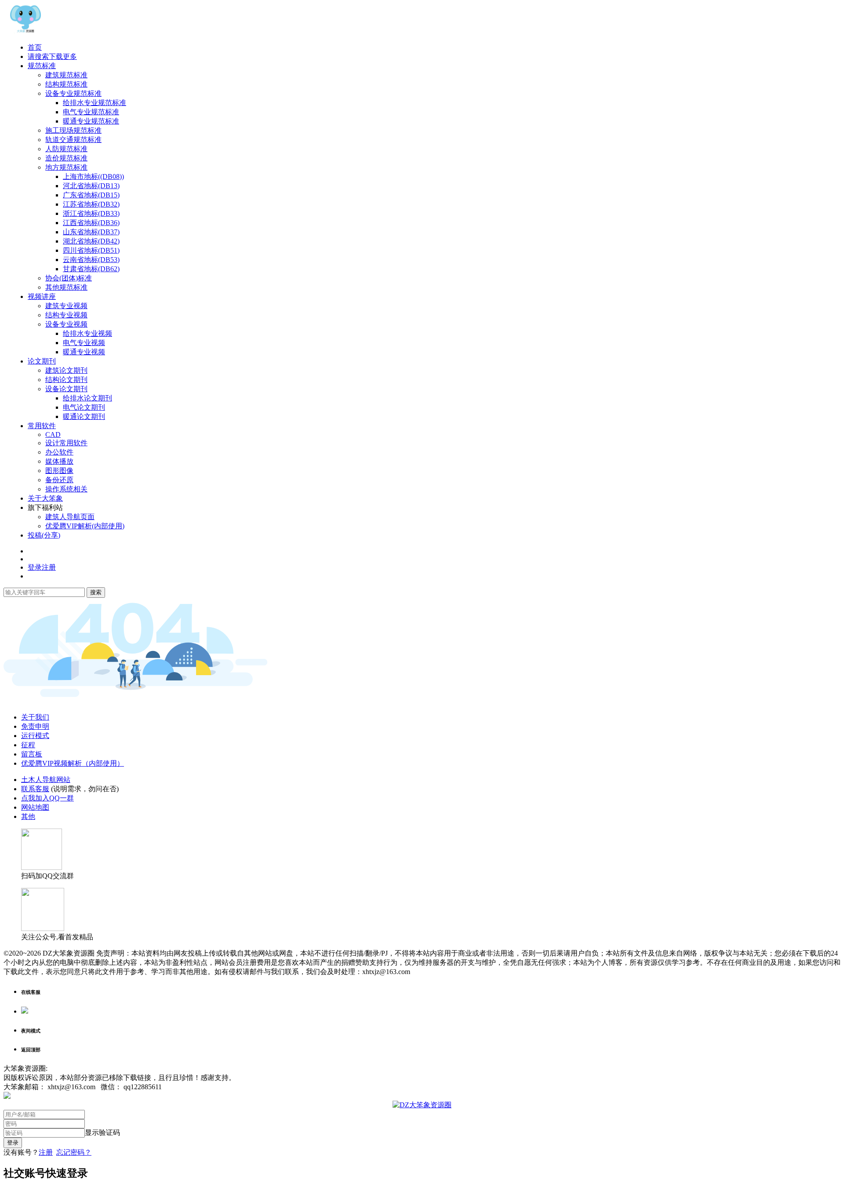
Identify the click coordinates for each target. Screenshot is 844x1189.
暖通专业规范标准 (91, 121)
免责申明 (35, 726)
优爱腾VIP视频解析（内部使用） (72, 763)
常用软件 (42, 425)
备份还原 (59, 480)
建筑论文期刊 (66, 370)
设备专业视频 (66, 324)
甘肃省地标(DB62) (91, 269)
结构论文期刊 (66, 379)
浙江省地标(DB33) (91, 213)
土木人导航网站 (45, 779)
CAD (53, 434)
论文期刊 (42, 361)
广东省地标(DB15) (91, 195)
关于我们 (35, 717)
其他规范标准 (66, 287)
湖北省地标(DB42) (91, 241)
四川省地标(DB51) (91, 250)
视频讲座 (42, 296)
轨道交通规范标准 (73, 139)
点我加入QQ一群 (47, 798)
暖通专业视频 (84, 352)
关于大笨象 (45, 498)
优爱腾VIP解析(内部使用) (84, 526)
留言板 (31, 754)
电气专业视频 (84, 342)
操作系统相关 (66, 489)
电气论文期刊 (84, 407)
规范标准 (42, 65)
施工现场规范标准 (73, 130)
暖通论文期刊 (84, 416)
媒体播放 (59, 461)
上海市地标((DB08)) (93, 176)
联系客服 (35, 789)
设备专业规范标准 (73, 93)
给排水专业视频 (87, 333)
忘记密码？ (73, 1152)
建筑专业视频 (66, 305)
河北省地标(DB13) (91, 185)
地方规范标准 (66, 167)
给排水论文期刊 (87, 398)
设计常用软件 (66, 443)
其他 (28, 816)
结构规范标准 (66, 84)
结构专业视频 (66, 315)
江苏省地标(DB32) (91, 204)
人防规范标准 (66, 149)
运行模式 (35, 735)
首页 (35, 47)
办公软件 (59, 452)
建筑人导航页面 (70, 516)
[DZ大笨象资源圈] (25, 32)
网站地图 (35, 807)
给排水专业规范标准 (94, 102)
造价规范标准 (66, 158)
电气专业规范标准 (91, 112)
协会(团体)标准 (68, 278)
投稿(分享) (44, 535)
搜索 (96, 592)
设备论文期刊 (66, 389)
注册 (46, 1152)
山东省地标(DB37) (91, 232)
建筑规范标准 (66, 75)
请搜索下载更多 (52, 56)
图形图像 (59, 470)
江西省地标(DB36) (91, 222)
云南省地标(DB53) (91, 259)
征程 (28, 745)
